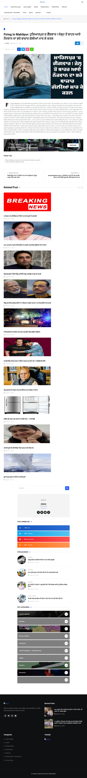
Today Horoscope (16, 7)
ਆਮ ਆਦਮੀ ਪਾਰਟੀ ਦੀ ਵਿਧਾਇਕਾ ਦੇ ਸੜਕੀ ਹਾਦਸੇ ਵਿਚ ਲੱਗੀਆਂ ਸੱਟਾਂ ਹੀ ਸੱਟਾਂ (25, 245)
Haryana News (45, 7)
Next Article (74, 173)
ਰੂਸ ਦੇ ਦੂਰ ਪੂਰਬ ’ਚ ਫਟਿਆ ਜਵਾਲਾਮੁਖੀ (14, 477)
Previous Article (13, 173)
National (64, 7)
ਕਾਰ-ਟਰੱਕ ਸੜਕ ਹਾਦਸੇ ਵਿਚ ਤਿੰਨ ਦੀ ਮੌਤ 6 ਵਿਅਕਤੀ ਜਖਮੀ (43, 572)
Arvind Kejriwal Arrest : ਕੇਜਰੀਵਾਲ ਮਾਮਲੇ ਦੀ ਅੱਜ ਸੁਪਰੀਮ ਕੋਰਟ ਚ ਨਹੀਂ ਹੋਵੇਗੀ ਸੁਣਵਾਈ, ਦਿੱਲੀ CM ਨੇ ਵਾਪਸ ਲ (64, 176)
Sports (31, 12)
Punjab (36, 7)
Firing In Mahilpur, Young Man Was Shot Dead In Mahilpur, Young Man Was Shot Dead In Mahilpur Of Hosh (22, 161)
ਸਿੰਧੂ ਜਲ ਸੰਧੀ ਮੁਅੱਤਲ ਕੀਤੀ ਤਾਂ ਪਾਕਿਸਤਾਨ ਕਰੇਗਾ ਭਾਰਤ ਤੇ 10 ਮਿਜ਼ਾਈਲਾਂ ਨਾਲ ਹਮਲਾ (27, 303)
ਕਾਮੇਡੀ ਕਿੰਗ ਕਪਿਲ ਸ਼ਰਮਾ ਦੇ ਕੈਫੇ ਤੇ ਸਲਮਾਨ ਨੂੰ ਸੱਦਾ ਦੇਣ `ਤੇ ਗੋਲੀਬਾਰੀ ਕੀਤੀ (24, 361)
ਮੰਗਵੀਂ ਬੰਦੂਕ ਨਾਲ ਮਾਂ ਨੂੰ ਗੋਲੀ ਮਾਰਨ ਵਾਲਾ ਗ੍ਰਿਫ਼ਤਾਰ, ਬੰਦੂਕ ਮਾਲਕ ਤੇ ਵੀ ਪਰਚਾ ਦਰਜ (22, 176)
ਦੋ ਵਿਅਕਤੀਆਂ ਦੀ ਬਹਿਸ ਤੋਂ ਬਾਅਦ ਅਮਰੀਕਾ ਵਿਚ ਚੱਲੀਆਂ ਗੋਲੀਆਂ (22, 332)
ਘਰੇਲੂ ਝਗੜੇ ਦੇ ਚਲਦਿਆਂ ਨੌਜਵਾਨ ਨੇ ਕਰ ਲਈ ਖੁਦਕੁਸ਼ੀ (41, 560)
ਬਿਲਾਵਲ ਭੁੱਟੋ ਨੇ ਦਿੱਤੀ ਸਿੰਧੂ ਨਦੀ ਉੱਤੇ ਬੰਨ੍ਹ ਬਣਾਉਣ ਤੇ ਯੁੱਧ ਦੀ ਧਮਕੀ (22, 274)
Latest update (27, 7)
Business (38, 12)
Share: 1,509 (10, 49)
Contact (48, 12)
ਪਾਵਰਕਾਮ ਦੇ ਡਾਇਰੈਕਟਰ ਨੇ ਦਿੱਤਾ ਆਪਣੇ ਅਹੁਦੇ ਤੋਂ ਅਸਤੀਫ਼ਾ (20, 216)
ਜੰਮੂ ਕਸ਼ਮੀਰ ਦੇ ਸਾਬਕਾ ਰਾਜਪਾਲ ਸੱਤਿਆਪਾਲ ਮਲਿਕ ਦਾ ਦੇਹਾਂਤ (21, 390)
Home (6, 7)
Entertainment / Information (12, 12)
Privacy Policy (9, 760)
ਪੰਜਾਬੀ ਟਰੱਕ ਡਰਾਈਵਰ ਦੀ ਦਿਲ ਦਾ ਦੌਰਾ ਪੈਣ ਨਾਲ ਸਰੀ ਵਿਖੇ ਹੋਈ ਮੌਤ (45, 598)
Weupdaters (52, 774)
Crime (24, 12)
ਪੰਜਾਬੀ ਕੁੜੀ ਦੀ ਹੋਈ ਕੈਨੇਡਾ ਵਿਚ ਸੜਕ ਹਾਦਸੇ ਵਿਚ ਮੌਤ (19, 448)
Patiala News (55, 7)
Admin (7, 43)
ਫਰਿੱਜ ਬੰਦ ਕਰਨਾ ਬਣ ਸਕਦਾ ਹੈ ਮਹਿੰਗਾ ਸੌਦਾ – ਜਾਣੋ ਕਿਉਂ (19, 419)
